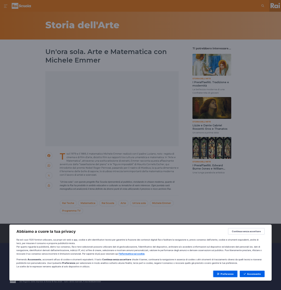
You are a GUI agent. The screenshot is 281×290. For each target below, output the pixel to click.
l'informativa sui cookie (132, 253)
